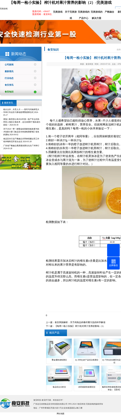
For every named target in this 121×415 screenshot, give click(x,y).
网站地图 (60, 413)
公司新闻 (9, 64)
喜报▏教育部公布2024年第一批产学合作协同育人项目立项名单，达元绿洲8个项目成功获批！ (21, 122)
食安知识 (9, 92)
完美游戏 (4, 9)
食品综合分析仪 (59, 387)
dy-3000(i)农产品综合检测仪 (86, 360)
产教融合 (109, 12)
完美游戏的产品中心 (84, 13)
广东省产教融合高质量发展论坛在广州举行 (21, 146)
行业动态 (9, 78)
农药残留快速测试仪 (86, 387)
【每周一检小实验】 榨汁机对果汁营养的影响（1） (80, 326)
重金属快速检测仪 (59, 360)
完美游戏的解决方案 (97, 13)
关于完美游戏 (71, 13)
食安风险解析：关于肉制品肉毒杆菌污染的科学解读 (80, 322)
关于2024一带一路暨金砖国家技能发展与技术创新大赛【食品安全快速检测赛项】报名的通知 (21, 132)
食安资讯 (9, 85)
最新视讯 (9, 71)
